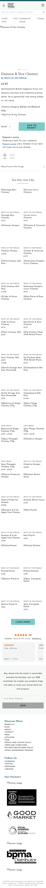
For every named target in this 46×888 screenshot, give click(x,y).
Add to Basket (31, 126)
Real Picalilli (29, 535)
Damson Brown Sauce (34, 499)
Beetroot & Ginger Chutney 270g (10, 429)
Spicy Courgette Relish (31, 605)
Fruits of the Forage (15, 78)
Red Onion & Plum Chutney (32, 323)
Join (23, 705)
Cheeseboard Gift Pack (32, 394)
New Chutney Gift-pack (10, 358)
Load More (23, 622)
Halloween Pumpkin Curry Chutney (33, 287)
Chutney (41, 18)
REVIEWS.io (36, 638)
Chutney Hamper (9, 250)
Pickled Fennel (8, 571)
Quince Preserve (9, 604)
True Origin (6, 426)
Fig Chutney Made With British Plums (33, 358)
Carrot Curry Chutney (30, 216)
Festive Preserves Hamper (9, 500)
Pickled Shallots (31, 571)
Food (16, 18)
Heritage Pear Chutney (7, 216)
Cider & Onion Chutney (8, 323)
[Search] (43, 12)
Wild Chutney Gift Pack (10, 287)
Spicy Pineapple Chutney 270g (8, 465)
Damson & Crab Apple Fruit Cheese (10, 536)
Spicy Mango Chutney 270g (34, 429)
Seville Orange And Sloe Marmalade (10, 394)
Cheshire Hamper (32, 464)
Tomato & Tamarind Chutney (33, 251)
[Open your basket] (43, 5)
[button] (19, 69)
